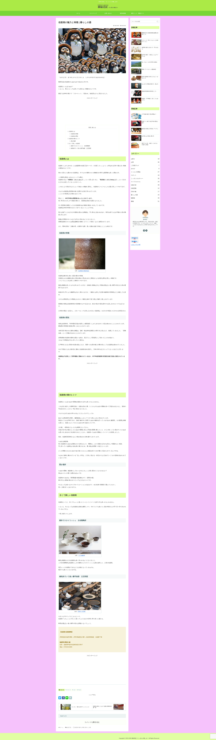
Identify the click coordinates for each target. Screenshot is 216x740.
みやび (145, 219)
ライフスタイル (145, 181)
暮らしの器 (145, 195)
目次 (90, 127)
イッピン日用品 (145, 172)
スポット (145, 175)
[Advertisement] (92, 111)
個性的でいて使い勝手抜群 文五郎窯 (81, 148)
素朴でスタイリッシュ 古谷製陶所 (80, 146)
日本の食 (145, 191)
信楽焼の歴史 (74, 136)
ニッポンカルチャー (145, 178)
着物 (145, 201)
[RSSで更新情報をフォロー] (146, 230)
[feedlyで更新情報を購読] (144, 230)
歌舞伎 (145, 198)
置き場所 (73, 141)
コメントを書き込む (92, 722)
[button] (157, 21)
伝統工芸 (62, 689)
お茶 (145, 162)
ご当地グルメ (145, 165)
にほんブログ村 (135, 244)
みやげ (145, 168)
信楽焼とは (72, 131)
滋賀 (74, 689)
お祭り (145, 159)
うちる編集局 (81, 555)
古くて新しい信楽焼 (74, 143)
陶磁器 (79, 689)
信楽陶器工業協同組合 (83, 271)
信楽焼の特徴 (74, 133)
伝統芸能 (145, 188)
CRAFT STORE (81, 611)
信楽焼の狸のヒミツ (74, 138)
